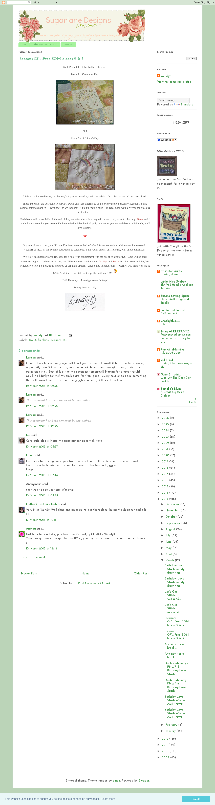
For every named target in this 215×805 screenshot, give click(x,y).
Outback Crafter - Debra (42, 504)
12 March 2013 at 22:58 (42, 386)
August (170, 529)
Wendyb (165, 76)
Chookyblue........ (170, 321)
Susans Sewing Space (175, 296)
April (169, 554)
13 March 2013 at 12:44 (41, 548)
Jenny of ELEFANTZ (175, 331)
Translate (187, 104)
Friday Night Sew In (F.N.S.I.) (44, 45)
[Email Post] (70, 335)
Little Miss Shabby (173, 281)
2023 (166, 436)
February (171, 725)
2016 (165, 480)
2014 (165, 492)
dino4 (116, 780)
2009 (166, 757)
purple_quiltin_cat (173, 310)
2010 (165, 751)
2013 (165, 499)
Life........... (166, 324)
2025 (166, 424)
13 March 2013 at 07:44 (42, 475)
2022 (166, 443)
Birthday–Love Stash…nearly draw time (174, 569)
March (170, 560)
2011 (165, 745)
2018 (165, 467)
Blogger (144, 780)
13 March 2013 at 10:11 (41, 520)
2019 (165, 461)
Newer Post (29, 573)
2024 (166, 430)
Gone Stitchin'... (171, 374)
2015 (165, 486)
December (172, 504)
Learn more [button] (108, 798)
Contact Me (68, 45)
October (171, 516)
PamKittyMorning (172, 349)
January (171, 731)
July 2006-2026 (171, 352)
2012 (165, 738)
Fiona (29, 455)
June (169, 541)
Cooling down (169, 274)
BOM (32, 340)
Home (24, 45)
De (28, 435)
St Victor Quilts (171, 271)
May (169, 548)
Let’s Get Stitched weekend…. (173, 595)
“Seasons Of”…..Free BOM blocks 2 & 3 (177, 622)
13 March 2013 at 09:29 (42, 495)
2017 (165, 474)
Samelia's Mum (171, 389)
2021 (165, 449)
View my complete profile (174, 82)
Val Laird (167, 360)
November (173, 510)
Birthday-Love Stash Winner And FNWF (175, 701)
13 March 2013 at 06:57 (42, 446)
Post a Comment (34, 557)
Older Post (141, 573)
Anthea (31, 528)
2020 (166, 455)
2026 (166, 418)
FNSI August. (169, 313)
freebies (43, 340)
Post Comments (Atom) (94, 583)
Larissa (31, 357)
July (168, 535)
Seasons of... (58, 340)
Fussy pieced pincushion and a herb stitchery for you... (176, 338)
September (173, 523)
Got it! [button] (196, 799)
